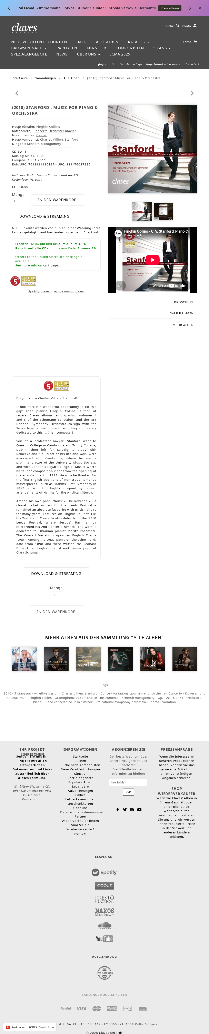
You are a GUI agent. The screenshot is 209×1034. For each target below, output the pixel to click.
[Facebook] (118, 810)
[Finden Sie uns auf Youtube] (104, 937)
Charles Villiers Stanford (59, 139)
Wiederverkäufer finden (80, 821)
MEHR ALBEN (183, 325)
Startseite (20, 78)
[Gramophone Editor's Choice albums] (28, 280)
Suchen (80, 761)
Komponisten (130, 47)
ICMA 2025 (120, 54)
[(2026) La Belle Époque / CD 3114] (152, 659)
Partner (80, 816)
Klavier (70, 131)
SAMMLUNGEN (182, 313)
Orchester (56, 131)
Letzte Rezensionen (80, 799)
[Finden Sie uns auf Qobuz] (104, 884)
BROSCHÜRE (184, 302)
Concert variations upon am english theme (133, 693)
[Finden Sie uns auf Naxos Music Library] (104, 911)
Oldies (80, 795)
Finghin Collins (48, 126)
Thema (154, 702)
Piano (37, 702)
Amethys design (46, 693)
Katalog (137, 41)
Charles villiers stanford (80, 693)
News (62, 54)
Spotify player (39, 291)
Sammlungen (45, 78)
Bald (82, 41)
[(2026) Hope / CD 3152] (184, 659)
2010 (7, 693)
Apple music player (69, 291)
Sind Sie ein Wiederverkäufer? (80, 827)
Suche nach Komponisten (80, 765)
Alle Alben (107, 41)
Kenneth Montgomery (44, 144)
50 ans (160, 47)
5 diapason (22, 693)
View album (170, 8)
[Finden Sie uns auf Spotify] (104, 871)
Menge (18, 194)
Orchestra (193, 698)
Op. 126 (164, 698)
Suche (169, 26)
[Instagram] (132, 810)
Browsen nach (27, 47)
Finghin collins (40, 698)
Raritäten (67, 47)
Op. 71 (178, 698)
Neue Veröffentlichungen (39, 41)
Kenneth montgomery (138, 698)
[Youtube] (139, 810)
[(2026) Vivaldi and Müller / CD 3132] (56, 659)
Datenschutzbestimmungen (81, 812)
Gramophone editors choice (76, 698)
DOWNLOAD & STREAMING (44, 216)
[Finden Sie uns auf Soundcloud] (104, 924)
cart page (50, 265)
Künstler (96, 47)
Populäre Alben (80, 782)
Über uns (87, 54)
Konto (186, 26)
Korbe (187, 42)
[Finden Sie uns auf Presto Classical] (104, 898)
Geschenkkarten (80, 803)
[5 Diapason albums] (15, 280)
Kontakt (80, 833)
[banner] (24, 27)
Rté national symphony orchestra (121, 702)
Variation (169, 702)
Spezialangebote (29, 54)
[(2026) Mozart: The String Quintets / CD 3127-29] (88, 659)
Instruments (109, 698)
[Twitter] (125, 810)
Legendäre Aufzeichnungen (80, 788)
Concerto (40, 131)
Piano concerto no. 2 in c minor (69, 702)
